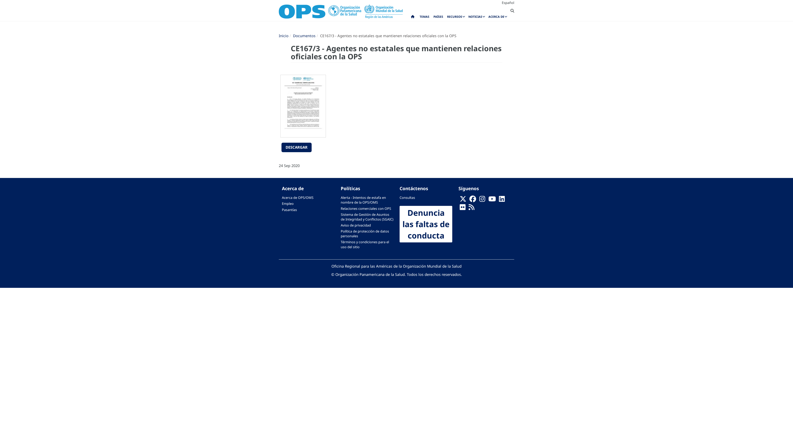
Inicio (283, 35)
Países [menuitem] (438, 17)
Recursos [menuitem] (454, 17)
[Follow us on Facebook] (472, 200)
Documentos (304, 35)
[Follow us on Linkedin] (502, 200)
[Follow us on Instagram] (482, 200)
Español (508, 2)
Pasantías (289, 210)
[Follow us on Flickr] (462, 208)
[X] (463, 200)
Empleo (288, 203)
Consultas (407, 197)
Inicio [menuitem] (412, 17)
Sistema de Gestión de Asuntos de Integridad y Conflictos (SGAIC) (367, 217)
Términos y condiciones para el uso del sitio (365, 244)
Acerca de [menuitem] (496, 17)
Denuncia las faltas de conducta (426, 224)
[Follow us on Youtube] (492, 200)
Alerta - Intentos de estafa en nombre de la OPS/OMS (363, 200)
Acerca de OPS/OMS (297, 197)
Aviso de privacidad (356, 225)
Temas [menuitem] (424, 17)
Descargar (296, 147)
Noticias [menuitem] (475, 17)
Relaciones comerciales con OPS (366, 208)
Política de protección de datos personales (365, 233)
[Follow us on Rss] (471, 208)
